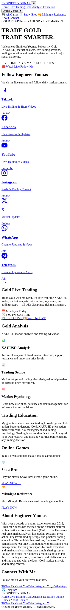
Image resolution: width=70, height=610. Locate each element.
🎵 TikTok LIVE (12, 318)
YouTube (29, 586)
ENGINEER (15, 3)
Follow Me (26, 66)
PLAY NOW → (11, 483)
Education (49, 7)
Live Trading (18, 7)
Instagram (41, 586)
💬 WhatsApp (58, 586)
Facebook (17, 586)
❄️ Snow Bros (28, 14)
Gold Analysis (34, 7)
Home (5, 7)
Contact (14, 17)
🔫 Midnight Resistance (52, 14)
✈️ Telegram (9, 589)
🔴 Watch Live (10, 66)
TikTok (6, 586)
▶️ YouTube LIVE (34, 318)
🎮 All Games (10, 14)
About (5, 17)
